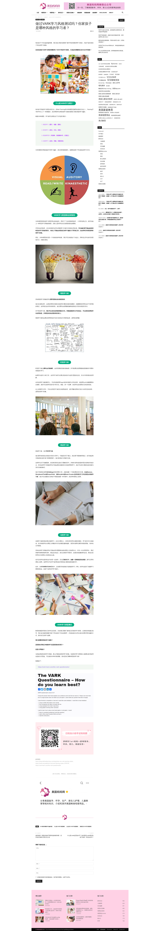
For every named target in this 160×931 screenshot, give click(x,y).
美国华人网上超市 (118, 99)
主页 (38, 12)
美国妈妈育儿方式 (117, 102)
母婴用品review (102, 151)
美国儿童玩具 (116, 94)
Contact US (121, 929)
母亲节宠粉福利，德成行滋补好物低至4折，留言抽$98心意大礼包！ (111, 36)
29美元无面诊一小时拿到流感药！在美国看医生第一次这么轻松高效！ (53, 902)
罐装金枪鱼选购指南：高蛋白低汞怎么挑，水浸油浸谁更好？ (111, 41)
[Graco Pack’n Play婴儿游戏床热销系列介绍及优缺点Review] (70, 902)
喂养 (101, 156)
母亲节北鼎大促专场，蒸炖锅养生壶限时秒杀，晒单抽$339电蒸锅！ (111, 30)
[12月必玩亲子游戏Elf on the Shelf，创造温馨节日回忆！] (40, 919)
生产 (101, 181)
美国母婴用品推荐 (115, 115)
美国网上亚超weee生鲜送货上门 (105, 118)
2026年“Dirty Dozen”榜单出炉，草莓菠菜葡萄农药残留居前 (111, 46)
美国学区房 (119, 104)
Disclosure (103, 12)
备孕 (101, 171)
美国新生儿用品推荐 (114, 112)
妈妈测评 (94, 12)
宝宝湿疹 (117, 74)
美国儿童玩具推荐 (103, 96)
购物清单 (79, 12)
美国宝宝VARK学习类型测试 (85, 826)
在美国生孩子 (114, 71)
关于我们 (100, 133)
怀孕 (101, 174)
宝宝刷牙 (111, 74)
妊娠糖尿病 (106, 74)
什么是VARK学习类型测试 (59, 826)
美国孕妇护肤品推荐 (103, 104)
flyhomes (114, 64)
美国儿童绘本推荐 (105, 99)
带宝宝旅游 (109, 83)
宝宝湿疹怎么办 (102, 77)
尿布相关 (102, 164)
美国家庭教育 (105, 110)
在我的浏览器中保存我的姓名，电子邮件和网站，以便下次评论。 (54, 877)
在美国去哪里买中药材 (104, 71)
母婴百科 (43, 12)
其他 (101, 144)
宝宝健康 (102, 146)
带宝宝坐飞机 (101, 83)
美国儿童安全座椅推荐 (104, 94)
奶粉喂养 (100, 74)
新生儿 (102, 176)
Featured (101, 131)
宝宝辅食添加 (113, 80)
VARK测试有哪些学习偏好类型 (46, 826)
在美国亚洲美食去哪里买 (104, 69)
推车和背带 (103, 166)
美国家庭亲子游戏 (112, 107)
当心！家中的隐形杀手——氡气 (112, 208)
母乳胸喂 (108, 85)
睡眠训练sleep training (104, 88)
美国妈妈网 (39, 929)
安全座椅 (102, 161)
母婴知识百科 (102, 169)
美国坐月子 (101, 102)
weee (120, 64)
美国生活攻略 (70, 12)
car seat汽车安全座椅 (104, 64)
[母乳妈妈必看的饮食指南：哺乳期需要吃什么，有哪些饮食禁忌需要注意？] (70, 910)
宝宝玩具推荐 (111, 77)
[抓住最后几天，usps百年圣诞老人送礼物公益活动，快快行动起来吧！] (40, 911)
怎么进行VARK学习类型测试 (72, 826)
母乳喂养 (101, 85)
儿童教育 (46, 17)
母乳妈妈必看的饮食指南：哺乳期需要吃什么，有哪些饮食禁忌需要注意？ (84, 910)
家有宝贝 (60, 12)
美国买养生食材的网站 (104, 91)
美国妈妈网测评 (108, 102)
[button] (122, 13)
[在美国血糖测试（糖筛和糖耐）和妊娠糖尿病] (70, 919)
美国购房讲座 (117, 118)
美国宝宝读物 (102, 107)
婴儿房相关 (103, 159)
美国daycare (116, 88)
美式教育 (102, 120)
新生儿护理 (116, 83)
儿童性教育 (101, 66)
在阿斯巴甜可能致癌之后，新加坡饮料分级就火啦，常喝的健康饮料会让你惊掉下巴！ (110, 219)
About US (115, 929)
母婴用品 (52, 12)
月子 (101, 179)
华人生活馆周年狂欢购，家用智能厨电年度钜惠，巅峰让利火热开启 (111, 51)
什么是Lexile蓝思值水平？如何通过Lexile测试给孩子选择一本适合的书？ (80, 836)
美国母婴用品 (104, 115)
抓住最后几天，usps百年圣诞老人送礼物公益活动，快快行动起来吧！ (53, 910)
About (111, 12)
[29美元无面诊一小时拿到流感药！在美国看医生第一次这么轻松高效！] (40, 902)
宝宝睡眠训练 (102, 80)
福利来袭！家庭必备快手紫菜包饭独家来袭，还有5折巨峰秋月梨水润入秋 (49, 836)
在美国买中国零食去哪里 (111, 66)
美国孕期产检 (112, 104)
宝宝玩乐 (102, 149)
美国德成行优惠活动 (103, 112)
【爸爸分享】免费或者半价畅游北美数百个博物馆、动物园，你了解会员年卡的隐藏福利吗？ (110, 196)
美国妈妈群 (87, 12)
